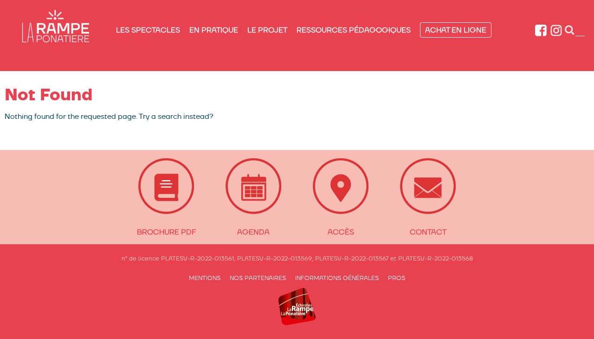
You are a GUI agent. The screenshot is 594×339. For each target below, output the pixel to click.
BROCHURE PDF (166, 232)
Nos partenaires (258, 278)
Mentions (204, 278)
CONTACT (428, 232)
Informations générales (337, 278)
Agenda (253, 232)
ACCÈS (341, 232)
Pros (396, 278)
